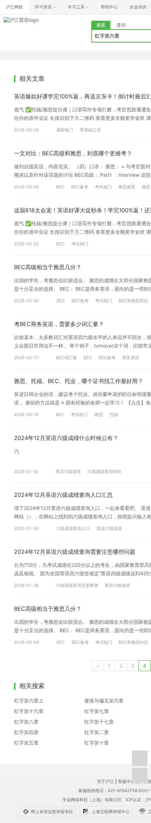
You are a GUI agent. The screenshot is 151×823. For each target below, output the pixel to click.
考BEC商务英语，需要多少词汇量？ (59, 324)
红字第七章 (96, 711)
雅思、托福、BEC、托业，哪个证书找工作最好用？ (78, 380)
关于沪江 (105, 781)
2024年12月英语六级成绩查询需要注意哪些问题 (74, 551)
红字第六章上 (29, 701)
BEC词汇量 (66, 357)
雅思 (146, 186)
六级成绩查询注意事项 (77, 585)
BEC (60, 186)
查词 (121, 25)
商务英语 (130, 357)
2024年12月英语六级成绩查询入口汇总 (63, 494)
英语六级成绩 (68, 471)
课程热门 (64, 129)
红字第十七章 (99, 722)
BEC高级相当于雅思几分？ (47, 267)
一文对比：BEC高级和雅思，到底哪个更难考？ (73, 153)
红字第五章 (26, 743)
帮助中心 (109, 6)
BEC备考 (79, 186)
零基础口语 (90, 129)
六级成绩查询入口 (73, 528)
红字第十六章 (29, 711)
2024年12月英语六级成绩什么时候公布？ (66, 437)
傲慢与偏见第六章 (104, 701)
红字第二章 (96, 732)
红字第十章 (96, 743)
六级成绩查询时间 (104, 471)
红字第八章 (26, 722)
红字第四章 (26, 732)
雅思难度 (126, 186)
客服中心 (126, 781)
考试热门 (103, 186)
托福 (114, 414)
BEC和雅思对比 (133, 300)
